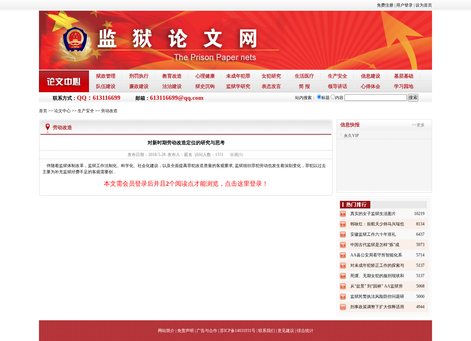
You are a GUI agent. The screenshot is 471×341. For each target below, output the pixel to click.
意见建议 (286, 330)
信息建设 (370, 76)
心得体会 (370, 86)
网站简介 (166, 330)
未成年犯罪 (238, 76)
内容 (339, 97)
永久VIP (351, 131)
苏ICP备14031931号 (237, 330)
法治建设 (172, 86)
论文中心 (62, 110)
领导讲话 (337, 86)
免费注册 (385, 5)
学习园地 (403, 86)
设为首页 (423, 5)
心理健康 (205, 76)
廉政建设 (139, 86)
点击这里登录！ (246, 183)
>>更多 (418, 125)
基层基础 (403, 76)
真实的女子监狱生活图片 (373, 213)
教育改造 (172, 76)
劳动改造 (109, 110)
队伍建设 (106, 86)
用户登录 (404, 5)
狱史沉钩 (205, 86)
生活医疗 (304, 76)
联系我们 (266, 330)
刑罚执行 (139, 76)
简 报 (304, 86)
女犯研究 (271, 76)
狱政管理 (106, 76)
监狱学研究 (238, 86)
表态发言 (271, 86)
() (236, 154)
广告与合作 (207, 330)
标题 (325, 97)
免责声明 (185, 330)
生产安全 (337, 76)
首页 (43, 110)
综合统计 (305, 330)
